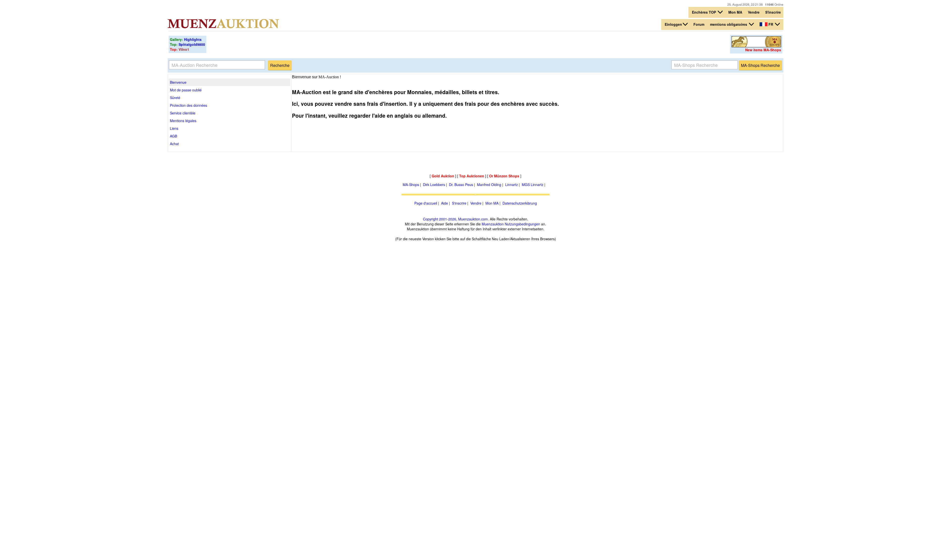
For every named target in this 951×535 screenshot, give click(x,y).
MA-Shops (411, 184)
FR (770, 24)
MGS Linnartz (532, 184)
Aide (444, 203)
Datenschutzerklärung (519, 203)
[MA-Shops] (756, 45)
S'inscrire (773, 12)
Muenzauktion (493, 223)
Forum (698, 24)
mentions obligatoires (729, 24)
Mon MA (735, 12)
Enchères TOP (704, 12)
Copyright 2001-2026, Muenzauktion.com (455, 218)
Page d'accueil (425, 203)
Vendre (754, 12)
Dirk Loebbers (434, 184)
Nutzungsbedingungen (522, 223)
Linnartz (511, 184)
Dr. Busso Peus (461, 184)
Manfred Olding (489, 184)
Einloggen (673, 24)
